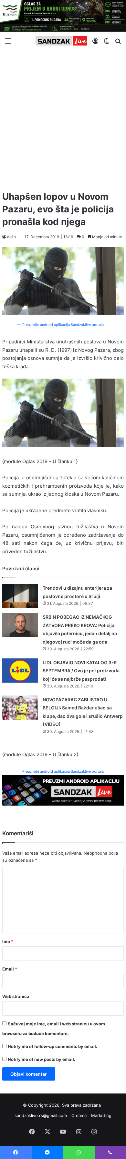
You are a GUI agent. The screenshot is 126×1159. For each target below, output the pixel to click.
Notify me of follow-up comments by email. (52, 1046)
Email (9, 968)
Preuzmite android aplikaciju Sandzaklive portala (63, 771)
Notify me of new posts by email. (41, 1059)
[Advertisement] (63, 118)
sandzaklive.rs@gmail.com (41, 1115)
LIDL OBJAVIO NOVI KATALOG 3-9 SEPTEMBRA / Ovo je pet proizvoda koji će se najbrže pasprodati (81, 671)
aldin (11, 236)
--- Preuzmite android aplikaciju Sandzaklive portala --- (63, 324)
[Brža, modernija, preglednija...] (63, 790)
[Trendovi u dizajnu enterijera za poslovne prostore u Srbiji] (20, 596)
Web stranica (15, 996)
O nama (79, 1115)
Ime (7, 941)
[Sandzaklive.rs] (61, 41)
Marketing (101, 1115)
